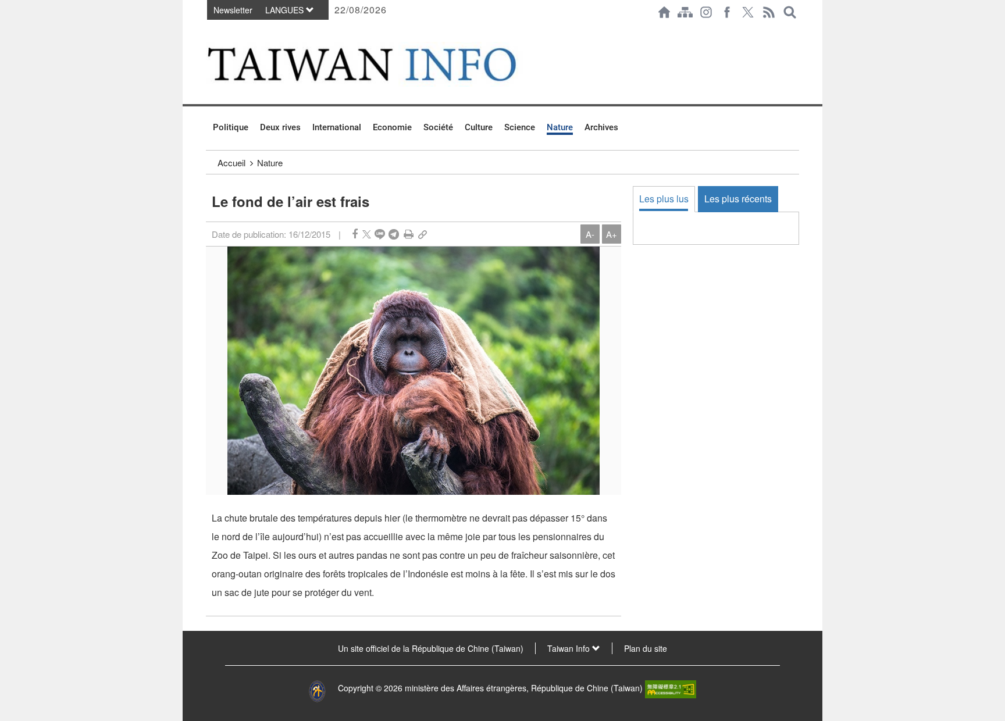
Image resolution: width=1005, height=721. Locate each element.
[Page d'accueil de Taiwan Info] (664, 12)
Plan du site (645, 648)
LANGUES (285, 10)
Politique (230, 127)
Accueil (231, 162)
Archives (601, 127)
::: (209, 30)
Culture (479, 127)
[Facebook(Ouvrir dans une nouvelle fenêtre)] (727, 12)
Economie (392, 127)
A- (590, 234)
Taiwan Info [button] (569, 648)
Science (519, 127)
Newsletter (232, 10)
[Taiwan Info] (381, 64)
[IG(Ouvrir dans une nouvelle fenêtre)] (706, 12)
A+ (611, 234)
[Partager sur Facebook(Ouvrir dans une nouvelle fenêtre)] (355, 234)
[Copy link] (422, 234)
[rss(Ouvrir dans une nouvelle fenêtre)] (769, 12)
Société (438, 127)
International (336, 127)
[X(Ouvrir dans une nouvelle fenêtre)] (748, 12)
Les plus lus (664, 198)
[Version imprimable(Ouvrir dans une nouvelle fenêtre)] (408, 234)
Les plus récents (738, 198)
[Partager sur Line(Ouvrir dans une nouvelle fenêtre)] (380, 234)
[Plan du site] (685, 12)
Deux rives (280, 127)
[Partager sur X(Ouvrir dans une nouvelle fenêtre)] (367, 234)
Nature (560, 127)
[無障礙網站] (670, 688)
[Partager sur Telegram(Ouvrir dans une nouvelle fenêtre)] (394, 234)
